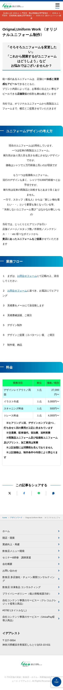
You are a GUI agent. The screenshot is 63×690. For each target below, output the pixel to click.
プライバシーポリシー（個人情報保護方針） (26, 593)
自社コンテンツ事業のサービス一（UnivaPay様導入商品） (28, 618)
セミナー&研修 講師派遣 (16, 557)
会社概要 (7, 564)
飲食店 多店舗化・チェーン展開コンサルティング (28, 579)
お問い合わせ (9, 570)
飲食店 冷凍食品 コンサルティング (21, 587)
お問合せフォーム (27, 276)
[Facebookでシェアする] (24, 493)
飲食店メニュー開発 (13, 551)
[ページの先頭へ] (56, 681)
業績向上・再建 (11, 544)
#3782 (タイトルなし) (14, 610)
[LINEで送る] (39, 493)
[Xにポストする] (9, 493)
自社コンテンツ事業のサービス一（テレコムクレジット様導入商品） (29, 602)
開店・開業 (8, 537)
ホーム (6, 531)
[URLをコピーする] (53, 493)
